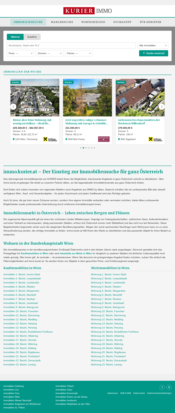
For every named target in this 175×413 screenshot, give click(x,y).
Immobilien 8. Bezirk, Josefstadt (20, 303)
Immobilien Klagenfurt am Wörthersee (22, 404)
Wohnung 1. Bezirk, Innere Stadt (108, 274)
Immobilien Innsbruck (66, 400)
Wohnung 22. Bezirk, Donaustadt (109, 360)
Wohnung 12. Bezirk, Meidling (107, 319)
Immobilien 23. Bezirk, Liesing (19, 364)
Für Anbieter (150, 22)
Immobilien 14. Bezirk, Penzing (20, 327)
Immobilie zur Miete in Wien (76, 253)
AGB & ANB (125, 393)
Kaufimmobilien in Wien (34, 253)
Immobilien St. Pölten (14, 407)
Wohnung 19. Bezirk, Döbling (106, 348)
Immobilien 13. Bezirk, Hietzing (20, 323)
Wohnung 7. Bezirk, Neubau (106, 299)
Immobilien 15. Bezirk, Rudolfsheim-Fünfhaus (28, 331)
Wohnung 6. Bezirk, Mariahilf (106, 294)
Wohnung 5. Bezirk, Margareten (108, 290)
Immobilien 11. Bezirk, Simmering (21, 315)
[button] (13, 107)
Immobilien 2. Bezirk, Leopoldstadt (22, 278)
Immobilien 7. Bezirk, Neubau (19, 299)
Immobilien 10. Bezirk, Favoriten (20, 311)
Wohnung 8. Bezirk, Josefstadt (107, 303)
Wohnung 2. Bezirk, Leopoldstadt (109, 278)
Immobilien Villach (65, 386)
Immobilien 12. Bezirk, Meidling (20, 319)
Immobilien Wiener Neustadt (17, 400)
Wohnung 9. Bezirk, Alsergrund (107, 307)
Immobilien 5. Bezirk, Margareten (21, 290)
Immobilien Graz (11, 393)
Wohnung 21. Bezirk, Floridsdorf (108, 356)
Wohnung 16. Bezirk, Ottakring (107, 335)
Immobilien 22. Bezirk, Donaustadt (22, 360)
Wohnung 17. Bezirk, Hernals (107, 340)
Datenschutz (139, 393)
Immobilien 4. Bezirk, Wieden (19, 286)
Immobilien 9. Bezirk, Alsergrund (20, 307)
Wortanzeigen (93, 22)
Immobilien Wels (11, 397)
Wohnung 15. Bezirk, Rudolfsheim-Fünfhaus (115, 331)
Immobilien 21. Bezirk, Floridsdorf (21, 356)
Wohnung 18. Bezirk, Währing (107, 344)
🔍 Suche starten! (153, 53)
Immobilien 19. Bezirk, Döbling (19, 348)
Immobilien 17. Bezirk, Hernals (19, 340)
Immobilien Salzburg (13, 386)
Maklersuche (62, 22)
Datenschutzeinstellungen (159, 393)
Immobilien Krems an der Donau (71, 397)
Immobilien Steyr (64, 389)
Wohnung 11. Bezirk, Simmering (108, 315)
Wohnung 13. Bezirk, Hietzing (107, 323)
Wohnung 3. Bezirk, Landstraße (108, 282)
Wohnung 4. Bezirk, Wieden (106, 286)
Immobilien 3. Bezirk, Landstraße (21, 282)
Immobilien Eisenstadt (67, 393)
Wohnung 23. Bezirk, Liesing (106, 364)
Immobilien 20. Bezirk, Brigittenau (21, 352)
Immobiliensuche (28, 22)
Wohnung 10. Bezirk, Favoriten (107, 311)
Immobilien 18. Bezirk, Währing (20, 344)
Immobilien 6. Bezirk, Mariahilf (19, 294)
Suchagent (122, 22)
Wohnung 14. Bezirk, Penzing (107, 327)
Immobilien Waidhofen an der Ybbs (73, 404)
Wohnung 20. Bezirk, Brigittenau (108, 352)
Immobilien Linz (11, 389)
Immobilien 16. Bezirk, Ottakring (20, 335)
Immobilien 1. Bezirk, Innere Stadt (21, 274)
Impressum (112, 393)
